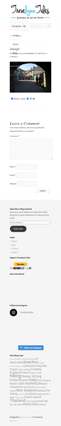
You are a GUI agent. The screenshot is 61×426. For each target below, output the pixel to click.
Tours (28, 401)
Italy (33, 380)
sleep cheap (19, 398)
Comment (15, 136)
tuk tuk (13, 404)
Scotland (30, 393)
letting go (46, 380)
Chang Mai (41, 365)
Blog (15, 53)
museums (16, 387)
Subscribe (18, 229)
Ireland (15, 380)
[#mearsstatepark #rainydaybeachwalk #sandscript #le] (30, 331)
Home (15, 35)
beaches (31, 362)
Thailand (17, 400)
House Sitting (31, 376)
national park (29, 387)
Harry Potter (36, 373)
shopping (40, 394)
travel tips (42, 401)
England (15, 372)
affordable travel (29, 359)
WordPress (14, 421)
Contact (16, 71)
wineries (42, 404)
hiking (15, 375)
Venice (20, 404)
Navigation (17, 26)
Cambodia (28, 365)
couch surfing (24, 369)
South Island (32, 397)
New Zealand (26, 390)
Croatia (35, 369)
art (36, 358)
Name (13, 167)
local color (17, 383)
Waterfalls (30, 404)
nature (13, 391)
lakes (39, 380)
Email (13, 175)
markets (31, 383)
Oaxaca (41, 390)
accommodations (16, 359)
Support (16, 62)
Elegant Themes (25, 417)
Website (13, 184)
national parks (41, 387)
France (25, 372)
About (15, 44)
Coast (13, 369)
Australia (16, 362)
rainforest (21, 394)
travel (33, 401)
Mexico (42, 383)
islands (25, 380)
